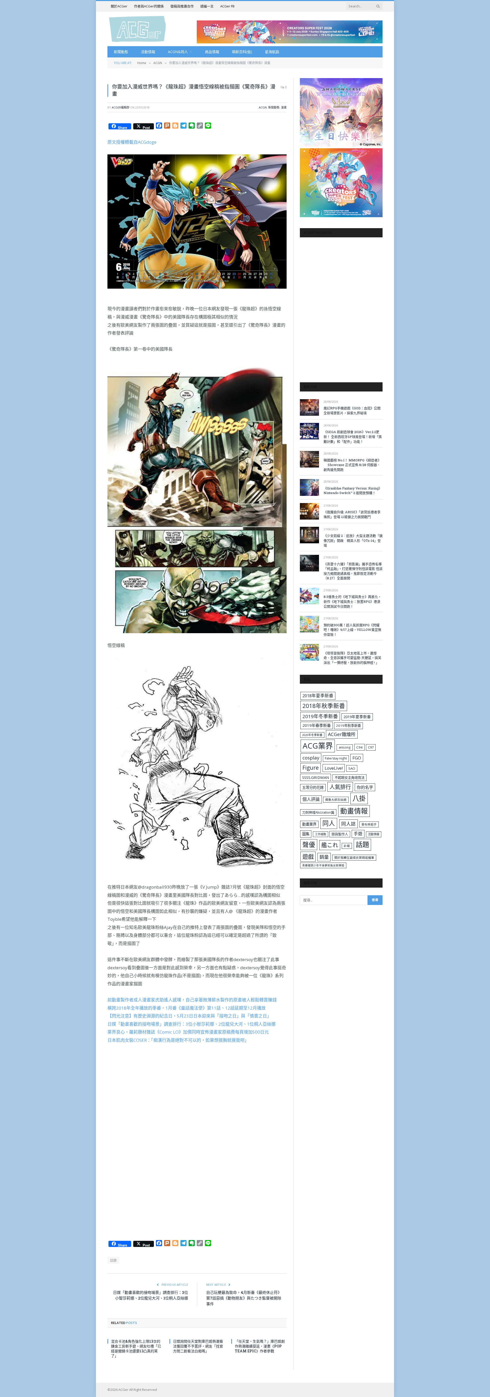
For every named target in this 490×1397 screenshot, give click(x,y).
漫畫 (284, 107)
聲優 (308, 844)
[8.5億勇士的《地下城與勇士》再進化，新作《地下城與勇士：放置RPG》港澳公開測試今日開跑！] (309, 596)
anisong (345, 747)
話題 (113, 1260)
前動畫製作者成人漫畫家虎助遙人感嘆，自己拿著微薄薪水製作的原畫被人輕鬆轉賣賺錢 (192, 1000)
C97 (371, 747)
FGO (356, 758)
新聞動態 (121, 51)
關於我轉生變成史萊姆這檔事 (354, 857)
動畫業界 (309, 824)
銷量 (324, 857)
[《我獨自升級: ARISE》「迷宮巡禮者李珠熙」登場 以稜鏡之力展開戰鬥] (309, 511)
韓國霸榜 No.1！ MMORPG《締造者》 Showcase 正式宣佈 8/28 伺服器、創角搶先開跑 (352, 465)
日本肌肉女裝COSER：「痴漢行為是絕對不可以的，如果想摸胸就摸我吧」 (178, 1040)
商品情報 (212, 51)
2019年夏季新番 (357, 716)
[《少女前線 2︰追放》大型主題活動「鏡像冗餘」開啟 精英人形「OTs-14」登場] (309, 535)
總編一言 (207, 6)
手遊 (358, 834)
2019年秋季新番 (348, 725)
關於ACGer (119, 6)
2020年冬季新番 (312, 735)
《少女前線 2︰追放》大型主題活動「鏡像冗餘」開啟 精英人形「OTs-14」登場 (353, 540)
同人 (328, 823)
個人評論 (311, 799)
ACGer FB (227, 6)
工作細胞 (320, 834)
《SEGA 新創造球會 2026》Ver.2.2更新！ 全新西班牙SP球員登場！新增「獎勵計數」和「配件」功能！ (353, 437)
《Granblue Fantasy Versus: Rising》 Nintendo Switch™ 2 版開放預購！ (353, 490)
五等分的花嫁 (313, 787)
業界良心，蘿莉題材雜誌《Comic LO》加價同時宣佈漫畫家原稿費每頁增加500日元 (188, 1032)
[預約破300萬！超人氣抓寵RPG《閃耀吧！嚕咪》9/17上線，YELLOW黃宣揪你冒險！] (309, 624)
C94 (359, 747)
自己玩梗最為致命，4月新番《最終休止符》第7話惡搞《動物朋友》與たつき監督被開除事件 (243, 1298)
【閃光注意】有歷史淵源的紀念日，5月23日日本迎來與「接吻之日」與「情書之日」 (189, 1016)
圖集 (305, 833)
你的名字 (365, 787)
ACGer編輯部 (120, 107)
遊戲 (308, 857)
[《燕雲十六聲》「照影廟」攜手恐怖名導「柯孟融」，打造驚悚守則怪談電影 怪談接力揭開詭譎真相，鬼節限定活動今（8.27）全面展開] (309, 563)
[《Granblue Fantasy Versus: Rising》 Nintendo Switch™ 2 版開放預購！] (309, 487)
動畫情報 (354, 811)
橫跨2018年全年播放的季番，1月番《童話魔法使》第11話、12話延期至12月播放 (186, 1008)
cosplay (310, 757)
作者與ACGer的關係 (149, 6)
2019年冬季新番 (320, 716)
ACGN (263, 107)
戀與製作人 (340, 834)
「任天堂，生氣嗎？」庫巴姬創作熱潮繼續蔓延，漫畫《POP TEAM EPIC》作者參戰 (260, 1346)
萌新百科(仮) (242, 51)
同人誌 (348, 823)
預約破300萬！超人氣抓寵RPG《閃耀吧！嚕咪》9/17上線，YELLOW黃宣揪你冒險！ (352, 630)
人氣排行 (340, 786)
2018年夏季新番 (317, 695)
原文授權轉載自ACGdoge (131, 142)
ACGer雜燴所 (342, 734)
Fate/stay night (336, 758)
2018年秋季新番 (323, 706)
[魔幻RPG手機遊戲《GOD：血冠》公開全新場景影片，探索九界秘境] (309, 407)
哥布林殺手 (369, 824)
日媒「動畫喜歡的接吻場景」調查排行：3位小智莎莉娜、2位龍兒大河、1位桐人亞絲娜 (191, 1024)
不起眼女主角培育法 (349, 777)
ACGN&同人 (178, 51)
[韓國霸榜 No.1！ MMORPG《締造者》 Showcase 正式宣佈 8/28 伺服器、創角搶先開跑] (309, 459)
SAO (351, 768)
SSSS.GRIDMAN (315, 777)
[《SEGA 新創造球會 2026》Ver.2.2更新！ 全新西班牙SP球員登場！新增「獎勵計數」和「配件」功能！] (309, 431)
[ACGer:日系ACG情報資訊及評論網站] (137, 28)
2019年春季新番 (316, 725)
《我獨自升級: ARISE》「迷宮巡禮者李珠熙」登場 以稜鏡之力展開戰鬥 (352, 514)
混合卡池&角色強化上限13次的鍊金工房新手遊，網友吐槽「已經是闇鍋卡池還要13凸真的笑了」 (136, 1348)
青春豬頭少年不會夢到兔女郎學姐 (323, 865)
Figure (310, 767)
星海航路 (272, 51)
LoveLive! (334, 768)
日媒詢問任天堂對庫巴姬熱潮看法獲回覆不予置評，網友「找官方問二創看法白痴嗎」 (198, 1346)
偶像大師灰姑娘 (336, 800)
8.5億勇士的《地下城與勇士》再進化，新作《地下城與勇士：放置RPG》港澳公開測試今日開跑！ (352, 601)
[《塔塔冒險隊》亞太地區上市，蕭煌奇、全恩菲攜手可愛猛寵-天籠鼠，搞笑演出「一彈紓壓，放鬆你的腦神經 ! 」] (309, 652)
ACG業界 (318, 746)
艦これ (329, 845)
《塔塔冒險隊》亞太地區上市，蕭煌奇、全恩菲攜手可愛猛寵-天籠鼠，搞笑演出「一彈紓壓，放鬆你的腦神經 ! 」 (352, 658)
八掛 (359, 798)
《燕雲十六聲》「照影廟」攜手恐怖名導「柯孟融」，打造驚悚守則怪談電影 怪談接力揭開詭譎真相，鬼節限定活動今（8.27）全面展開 (353, 571)
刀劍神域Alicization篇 (318, 812)
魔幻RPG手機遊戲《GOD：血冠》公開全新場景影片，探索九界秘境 (352, 410)
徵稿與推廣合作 (182, 6)
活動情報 (148, 51)
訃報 (347, 846)
